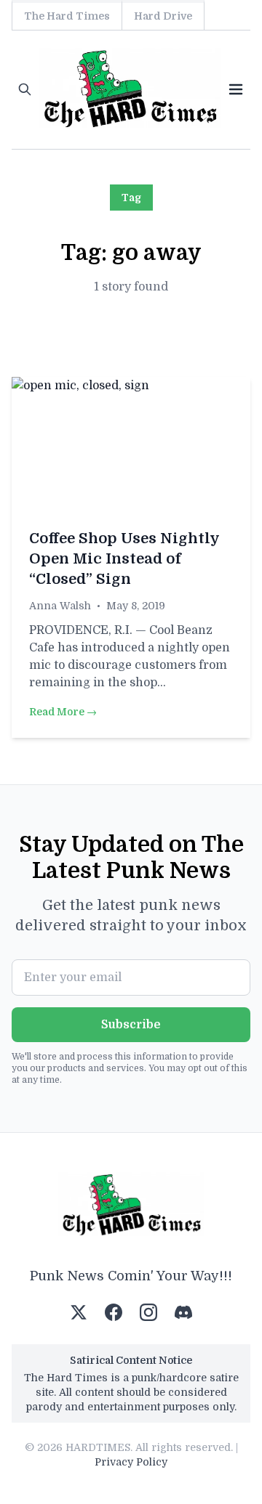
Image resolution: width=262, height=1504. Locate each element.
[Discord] (183, 1312)
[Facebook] (113, 1312)
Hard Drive (163, 16)
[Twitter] (78, 1312)
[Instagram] (148, 1312)
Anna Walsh (60, 605)
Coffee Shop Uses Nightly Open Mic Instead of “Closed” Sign (124, 559)
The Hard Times (67, 16)
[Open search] (25, 89)
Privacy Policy (131, 1462)
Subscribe (131, 1024)
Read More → (63, 712)
